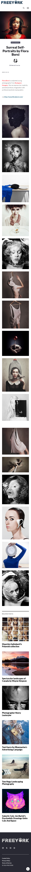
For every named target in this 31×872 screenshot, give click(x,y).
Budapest (18, 83)
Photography (15, 42)
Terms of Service (7, 863)
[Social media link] (3, 848)
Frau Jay (18, 65)
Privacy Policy (6, 860)
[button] (24, 8)
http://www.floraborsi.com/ (13, 97)
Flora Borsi (5, 81)
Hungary (5, 85)
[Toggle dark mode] (28, 869)
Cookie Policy (6, 858)
